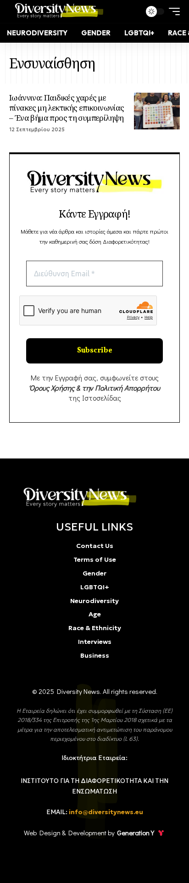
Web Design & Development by (89, 832)
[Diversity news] (57, 11)
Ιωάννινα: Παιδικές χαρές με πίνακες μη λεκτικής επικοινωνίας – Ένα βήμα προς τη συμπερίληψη (66, 107)
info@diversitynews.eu (106, 812)
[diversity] (77, 497)
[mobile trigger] (172, 11)
